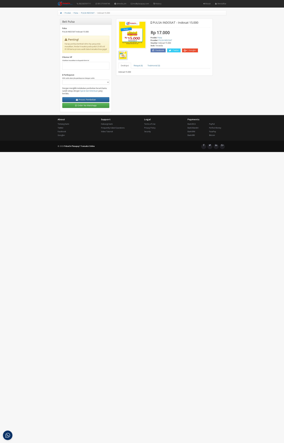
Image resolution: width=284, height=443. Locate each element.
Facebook (160, 50)
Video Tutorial (107, 131)
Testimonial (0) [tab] (154, 65)
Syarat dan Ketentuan (89, 91)
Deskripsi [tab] (125, 65)
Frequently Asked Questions (113, 128)
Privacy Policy (149, 128)
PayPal (212, 124)
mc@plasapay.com (141, 3)
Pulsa (76, 13)
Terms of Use (149, 124)
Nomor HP (75, 58)
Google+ (192, 50)
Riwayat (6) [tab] (138, 65)
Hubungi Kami (107, 124)
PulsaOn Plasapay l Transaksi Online (79, 146)
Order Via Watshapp (87, 105)
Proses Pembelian (87, 99)
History (158, 3)
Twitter (176, 50)
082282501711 (84, 3)
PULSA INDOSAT (88, 13)
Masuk (208, 3)
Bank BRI (191, 135)
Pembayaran (78, 76)
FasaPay (212, 131)
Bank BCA (192, 124)
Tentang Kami (63, 124)
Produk (68, 13)
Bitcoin (212, 135)
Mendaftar (221, 3)
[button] (7, 435)
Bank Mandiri (193, 128)
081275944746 (103, 3)
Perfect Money (215, 128)
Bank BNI (191, 131)
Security (147, 131)
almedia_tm (121, 3)
